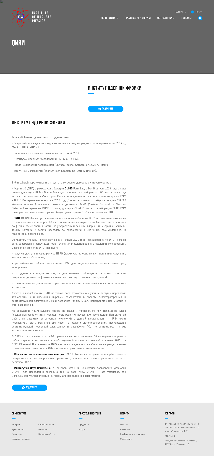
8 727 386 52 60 (188, 424)
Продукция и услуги (138, 18)
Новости (186, 18)
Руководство (18, 429)
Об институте (109, 18)
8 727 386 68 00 (172, 424)
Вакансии (42, 429)
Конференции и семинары (132, 434)
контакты (180, 11)
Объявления (126, 439)
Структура (17, 434)
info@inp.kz (170, 435)
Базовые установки (21, 439)
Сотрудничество (46, 424)
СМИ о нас (125, 429)
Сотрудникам (165, 18)
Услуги (82, 429)
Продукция (84, 424)
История (16, 424)
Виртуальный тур (46, 434)
